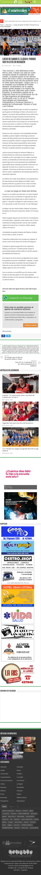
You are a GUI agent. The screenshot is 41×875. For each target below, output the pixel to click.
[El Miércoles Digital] (20, 10)
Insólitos (19, 774)
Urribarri (10, 822)
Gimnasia (18, 811)
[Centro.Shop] (17, 562)
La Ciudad (20, 777)
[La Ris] (17, 673)
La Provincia (20, 780)
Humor (19, 770)
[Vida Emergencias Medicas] (17, 615)
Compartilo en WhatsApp (20, 298)
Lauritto (26, 822)
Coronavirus (5, 813)
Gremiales (20, 767)
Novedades (20, 787)
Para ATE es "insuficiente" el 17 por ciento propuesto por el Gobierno (25, 363)
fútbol (4, 825)
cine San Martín (34, 828)
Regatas (10, 825)
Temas (4, 806)
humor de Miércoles (27, 819)
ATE (11, 819)
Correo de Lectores (6, 780)
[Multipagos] (17, 548)
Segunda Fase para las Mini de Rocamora (17, 423)
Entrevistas (3, 797)
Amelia (2, 770)
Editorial (3, 791)
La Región (20, 784)
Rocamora (13, 813)
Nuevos (11, 806)
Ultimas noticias (22, 797)
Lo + (18, 806)
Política (19, 794)
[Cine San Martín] (17, 631)
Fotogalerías (4, 801)
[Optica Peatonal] (17, 577)
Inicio (2, 25)
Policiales (20, 791)
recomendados (30, 816)
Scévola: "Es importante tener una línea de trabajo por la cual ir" (18, 396)
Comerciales (4, 774)
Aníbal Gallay (20, 816)
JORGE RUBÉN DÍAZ (23, 813)
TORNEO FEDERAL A (27, 825)
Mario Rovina (11, 816)
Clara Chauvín (18, 822)
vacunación (34, 813)
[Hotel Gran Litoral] (17, 595)
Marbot (4, 822)
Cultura (2, 784)
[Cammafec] (17, 533)
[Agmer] (17, 650)
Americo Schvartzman (8, 811)
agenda (4, 816)
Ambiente (3, 767)
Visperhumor (21, 801)
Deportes (9, 25)
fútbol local (25, 828)
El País (2, 794)
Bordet (36, 819)
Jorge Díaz (17, 819)
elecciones (17, 825)
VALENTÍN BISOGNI (7, 828)
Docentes (32, 822)
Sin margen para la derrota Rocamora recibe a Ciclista (13, 357)
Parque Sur (5, 819)
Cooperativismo (5, 777)
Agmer (31, 811)
